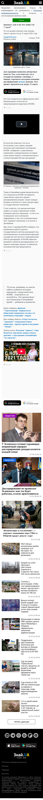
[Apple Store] (13, 745)
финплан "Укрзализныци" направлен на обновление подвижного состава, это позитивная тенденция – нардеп (19, 312)
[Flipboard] (30, 735)
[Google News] (24, 735)
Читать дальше (21, 722)
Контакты (5, 774)
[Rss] (7, 735)
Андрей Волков (10, 37)
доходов (21, 81)
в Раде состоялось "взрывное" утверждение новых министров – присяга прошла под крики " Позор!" (21, 323)
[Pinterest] (35, 735)
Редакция (5, 770)
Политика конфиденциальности (14, 762)
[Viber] (18, 735)
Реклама (5, 766)
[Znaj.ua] (21, 3)
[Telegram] (13, 735)
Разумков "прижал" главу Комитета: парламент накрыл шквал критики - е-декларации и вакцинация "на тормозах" (21, 334)
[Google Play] (29, 745)
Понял (21, 20)
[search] (2, 2)
